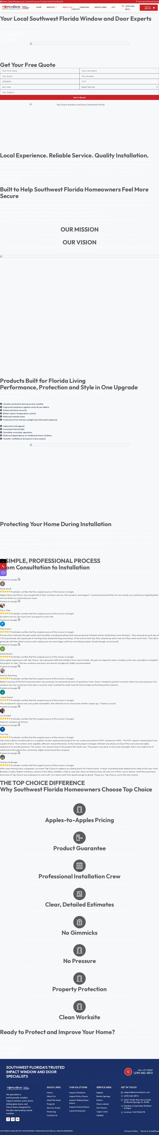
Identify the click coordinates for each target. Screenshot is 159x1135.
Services (50, 7)
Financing (84, 7)
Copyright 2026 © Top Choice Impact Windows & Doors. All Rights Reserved (36, 1131)
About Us (67, 7)
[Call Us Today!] (128, 1072)
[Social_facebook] (8, 1119)
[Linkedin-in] (17, 1119)
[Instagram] (13, 1119)
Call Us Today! (145, 1070)
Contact (75, 9)
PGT (113, 7)
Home (38, 7)
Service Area (100, 7)
